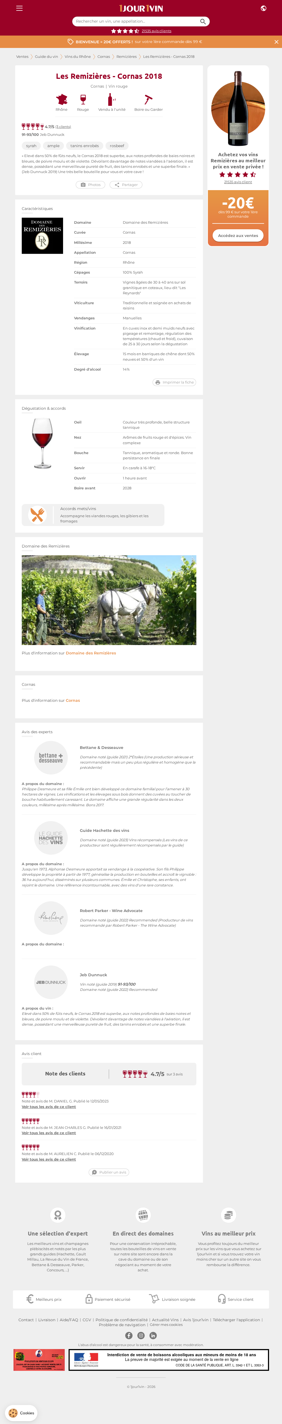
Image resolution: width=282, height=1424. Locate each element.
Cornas (103, 57)
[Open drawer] (19, 8)
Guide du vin (46, 57)
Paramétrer (34, 1396)
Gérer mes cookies (166, 1325)
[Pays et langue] (263, 8)
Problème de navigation (122, 1324)
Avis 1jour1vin (195, 1319)
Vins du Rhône (78, 57)
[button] (21, 1413)
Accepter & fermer (92, 1396)
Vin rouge (118, 86)
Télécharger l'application (236, 1319)
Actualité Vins (165, 1319)
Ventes (22, 57)
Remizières (126, 57)
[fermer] (276, 42)
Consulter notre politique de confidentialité (42, 1378)
